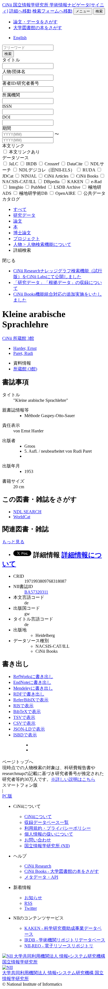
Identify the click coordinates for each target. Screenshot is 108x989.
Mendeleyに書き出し (33, 688)
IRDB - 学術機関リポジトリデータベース (64, 940)
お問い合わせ (37, 840)
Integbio (16, 187)
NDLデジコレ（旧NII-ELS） (47, 170)
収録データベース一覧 (46, 822)
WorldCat (21, 516)
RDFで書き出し (28, 694)
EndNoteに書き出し (32, 682)
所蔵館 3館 (23, 338)
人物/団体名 (13, 71)
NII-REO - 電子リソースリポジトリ (58, 945)
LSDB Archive (67, 187)
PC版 (7, 796)
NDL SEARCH (27, 511)
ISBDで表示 (25, 735)
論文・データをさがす (35, 21)
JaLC (13, 163)
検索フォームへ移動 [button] (52, 11)
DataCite (75, 163)
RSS (28, 903)
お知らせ (33, 897)
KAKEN (75, 181)
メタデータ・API (41, 877)
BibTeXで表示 (27, 711)
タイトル (11, 60)
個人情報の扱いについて (48, 834)
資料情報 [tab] (22, 363)
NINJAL (29, 176)
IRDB (31, 163)
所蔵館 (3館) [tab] (25, 369)
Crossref (51, 163)
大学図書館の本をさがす (37, 27)
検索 (99, 11)
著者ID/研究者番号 (20, 83)
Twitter (30, 908)
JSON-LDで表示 (29, 729)
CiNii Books (87, 176)
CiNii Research (37, 866)
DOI (6, 117)
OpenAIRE (65, 193)
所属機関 (11, 95)
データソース (15, 157)
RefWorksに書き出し (33, 676)
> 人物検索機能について (47, 244)
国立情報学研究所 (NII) (47, 845)
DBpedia (52, 181)
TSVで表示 (24, 717)
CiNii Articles (56, 176)
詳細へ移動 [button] (20, 11)
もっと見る (13, 541)
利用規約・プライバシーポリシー (57, 828)
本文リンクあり (24, 152)
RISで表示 (23, 705)
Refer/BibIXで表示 (30, 699)
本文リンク (13, 145)
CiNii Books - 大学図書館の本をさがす (61, 871)
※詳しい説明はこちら (73, 779)
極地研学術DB (33, 193)
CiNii (7, 338)
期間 (6, 128)
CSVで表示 (24, 723)
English (20, 37)
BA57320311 (36, 592)
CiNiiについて (38, 816)
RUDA (88, 170)
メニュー (83, 11)
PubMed (38, 187)
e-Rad (96, 181)
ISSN (7, 106)
